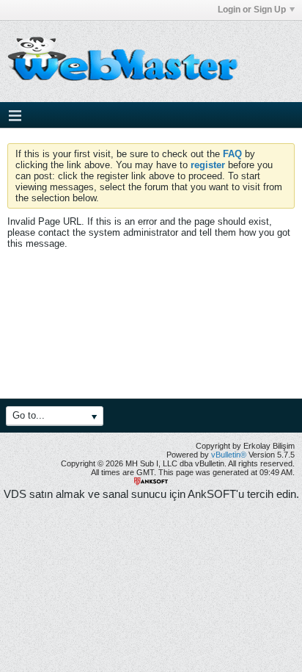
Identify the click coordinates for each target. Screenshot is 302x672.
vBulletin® (228, 454)
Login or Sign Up (252, 9)
